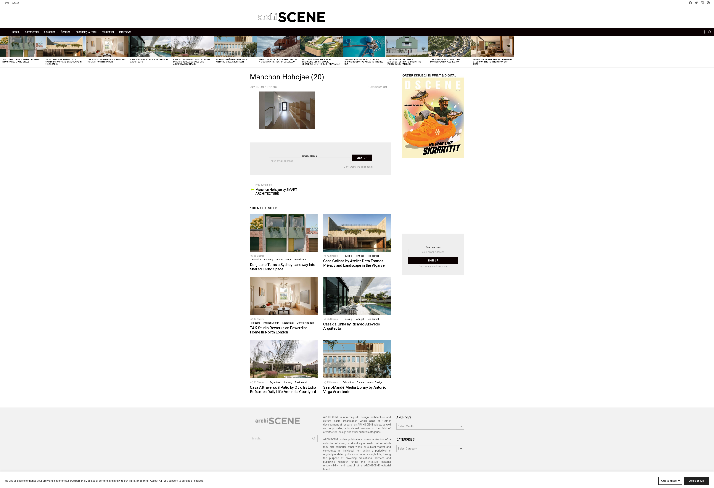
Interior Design (284, 259)
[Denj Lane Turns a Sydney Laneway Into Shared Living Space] (21, 46)
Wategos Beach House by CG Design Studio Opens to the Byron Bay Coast (492, 61)
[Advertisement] (433, 198)
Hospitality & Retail (86, 32)
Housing (268, 259)
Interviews (125, 32)
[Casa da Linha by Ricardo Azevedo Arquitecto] (149, 46)
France (360, 382)
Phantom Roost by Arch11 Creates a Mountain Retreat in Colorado (278, 60)
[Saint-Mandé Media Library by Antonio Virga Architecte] (235, 46)
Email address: (309, 156)
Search (314, 439)
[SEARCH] (709, 32)
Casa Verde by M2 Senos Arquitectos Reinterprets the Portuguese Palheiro (404, 61)
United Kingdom (305, 322)
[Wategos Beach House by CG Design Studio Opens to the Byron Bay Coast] (492, 46)
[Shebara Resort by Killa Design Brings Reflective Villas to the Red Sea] (364, 46)
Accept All (696, 480)
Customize (669, 480)
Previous (2, 52)
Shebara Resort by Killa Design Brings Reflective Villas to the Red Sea (364, 61)
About (15, 2)
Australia (256, 259)
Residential (108, 32)
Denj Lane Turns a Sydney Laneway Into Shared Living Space (21, 60)
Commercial (32, 32)
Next (712, 52)
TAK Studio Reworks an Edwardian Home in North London (107, 60)
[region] (357, 479)
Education (49, 32)
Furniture (65, 32)
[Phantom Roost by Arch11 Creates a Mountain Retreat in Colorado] (278, 46)
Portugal (359, 255)
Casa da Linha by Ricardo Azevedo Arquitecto (149, 60)
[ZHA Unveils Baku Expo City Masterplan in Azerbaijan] (449, 46)
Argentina (275, 382)
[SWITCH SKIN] (704, 32)
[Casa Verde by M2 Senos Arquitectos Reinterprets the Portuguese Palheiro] (407, 46)
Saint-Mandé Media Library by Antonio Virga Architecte (232, 60)
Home (6, 2)
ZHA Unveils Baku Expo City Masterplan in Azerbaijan (445, 60)
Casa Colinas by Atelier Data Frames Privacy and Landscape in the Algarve (63, 61)
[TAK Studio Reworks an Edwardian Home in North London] (107, 46)
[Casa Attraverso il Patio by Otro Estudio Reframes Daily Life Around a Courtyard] (192, 46)
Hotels (16, 32)
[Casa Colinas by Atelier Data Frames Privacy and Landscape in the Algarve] (64, 46)
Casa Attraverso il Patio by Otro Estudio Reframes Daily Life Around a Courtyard (191, 61)
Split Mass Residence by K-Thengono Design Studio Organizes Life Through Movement (321, 61)
